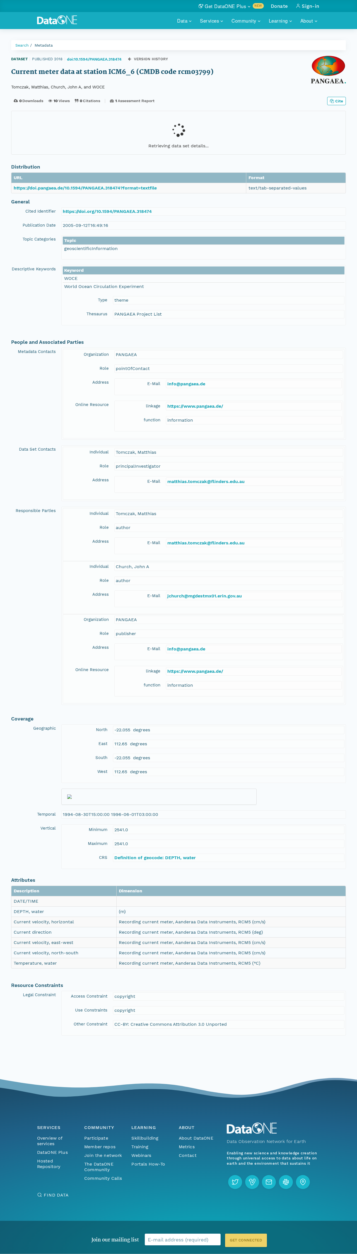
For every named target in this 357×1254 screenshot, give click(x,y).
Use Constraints (91, 1010)
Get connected (246, 1240)
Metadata (44, 45)
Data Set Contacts (37, 449)
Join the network (103, 1155)
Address (100, 382)
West (102, 771)
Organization (96, 354)
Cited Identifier (40, 211)
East (102, 743)
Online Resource (92, 404)
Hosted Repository (49, 1163)
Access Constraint (89, 996)
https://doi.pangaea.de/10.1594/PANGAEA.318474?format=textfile (85, 188)
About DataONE (196, 1138)
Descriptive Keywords (34, 269)
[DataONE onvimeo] (252, 1182)
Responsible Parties (36, 510)
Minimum (98, 829)
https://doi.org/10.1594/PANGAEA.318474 (107, 211)
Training (139, 1146)
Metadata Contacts (37, 351)
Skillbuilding (144, 1138)
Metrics (187, 1146)
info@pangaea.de (186, 383)
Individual (99, 452)
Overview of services (49, 1140)
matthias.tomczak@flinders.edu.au (206, 481)
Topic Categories (39, 239)
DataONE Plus (52, 1152)
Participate (96, 1138)
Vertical (48, 828)
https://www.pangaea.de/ (195, 406)
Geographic (44, 728)
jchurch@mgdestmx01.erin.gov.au (204, 596)
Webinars (141, 1155)
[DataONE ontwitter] (235, 1182)
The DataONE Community (99, 1166)
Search (22, 45)
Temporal (46, 814)
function (152, 419)
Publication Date (39, 225)
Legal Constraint (39, 994)
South (101, 757)
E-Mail (153, 383)
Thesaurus (96, 313)
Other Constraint (90, 1024)
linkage (153, 406)
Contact (188, 1155)
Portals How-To (148, 1164)
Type (102, 299)
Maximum (97, 843)
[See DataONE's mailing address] (303, 1182)
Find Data (56, 1195)
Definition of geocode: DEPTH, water (155, 857)
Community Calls (103, 1178)
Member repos (99, 1146)
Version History (151, 59)
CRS (103, 857)
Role (104, 368)
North (101, 729)
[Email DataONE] (269, 1182)
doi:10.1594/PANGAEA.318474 (94, 59)
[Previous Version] (129, 59)
